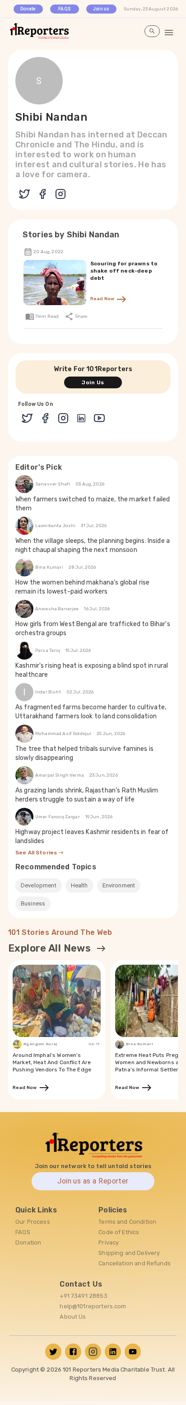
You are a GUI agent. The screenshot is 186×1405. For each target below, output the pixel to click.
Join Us (93, 382)
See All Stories (36, 852)
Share (81, 316)
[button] (38, 885)
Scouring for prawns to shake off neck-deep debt (124, 270)
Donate (28, 8)
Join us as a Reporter (93, 1181)
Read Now (103, 299)
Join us (101, 8)
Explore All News (49, 948)
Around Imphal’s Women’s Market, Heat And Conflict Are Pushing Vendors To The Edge (52, 1062)
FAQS (64, 8)
